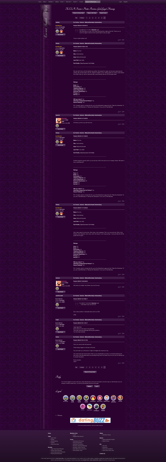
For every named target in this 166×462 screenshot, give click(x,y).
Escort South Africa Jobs (108, 450)
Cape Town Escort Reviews (57, 449)
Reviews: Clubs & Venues (79, 447)
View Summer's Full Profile (87, 63)
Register (126, 1)
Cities (44, 1)
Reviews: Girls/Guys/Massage (80, 445)
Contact (81, 1)
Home (39, 1)
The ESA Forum (73, 8)
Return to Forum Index (78, 13)
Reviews (51, 1)
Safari (91, 460)
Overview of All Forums (78, 441)
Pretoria (53, 442)
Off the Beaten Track (77, 450)
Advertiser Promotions (78, 444)
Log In (96, 386)
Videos (57, 1)
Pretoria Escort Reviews (56, 453)
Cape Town (53, 438)
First (76, 17)
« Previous (82, 17)
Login (120, 1)
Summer (94, 30)
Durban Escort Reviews (56, 450)
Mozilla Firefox (96, 460)
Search (75, 1)
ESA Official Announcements (79, 449)
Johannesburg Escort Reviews (58, 452)
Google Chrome (86, 460)
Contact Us (102, 453)
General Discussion (77, 442)
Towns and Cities (55, 444)
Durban (52, 439)
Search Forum (103, 13)
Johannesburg (54, 441)
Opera (100, 460)
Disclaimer (104, 447)
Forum (61, 1)
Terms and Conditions (107, 449)
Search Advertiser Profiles (108, 439)
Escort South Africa (60, 458)
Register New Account (78, 436)
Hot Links (104, 445)
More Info (68, 1)
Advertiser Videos (106, 434)
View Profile (60, 34)
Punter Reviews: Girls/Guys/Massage (99, 8)
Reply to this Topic (92, 13)
